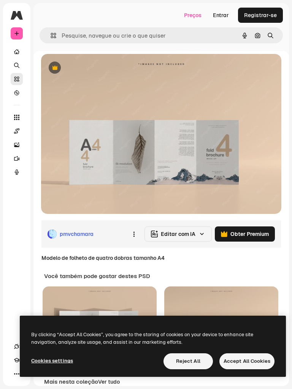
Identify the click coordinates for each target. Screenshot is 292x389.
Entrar (221, 15)
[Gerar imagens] (17, 145)
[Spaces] (17, 131)
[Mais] (17, 374)
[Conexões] (17, 346)
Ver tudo (109, 381)
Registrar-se (260, 15)
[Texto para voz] (17, 172)
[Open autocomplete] (50, 35)
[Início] (17, 52)
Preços (193, 15)
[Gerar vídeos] (17, 158)
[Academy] (17, 360)
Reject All (188, 361)
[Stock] (17, 79)
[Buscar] (17, 65)
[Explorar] (17, 93)
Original (89, 68)
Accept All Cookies (247, 361)
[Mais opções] (133, 234)
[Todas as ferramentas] (17, 117)
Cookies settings (52, 360)
